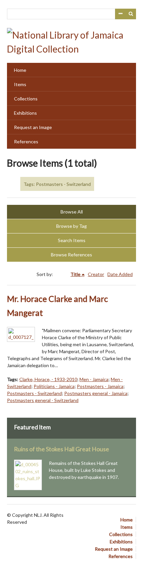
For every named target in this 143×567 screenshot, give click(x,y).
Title (75, 274)
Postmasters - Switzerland (34, 393)
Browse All (72, 211)
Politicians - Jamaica (54, 386)
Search (131, 14)
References (26, 141)
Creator (96, 274)
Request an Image (33, 127)
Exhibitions (25, 113)
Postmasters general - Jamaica (95, 393)
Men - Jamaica (93, 379)
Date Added (120, 274)
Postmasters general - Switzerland (42, 400)
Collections (26, 98)
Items (20, 84)
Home (20, 70)
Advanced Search (120, 14)
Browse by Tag (71, 226)
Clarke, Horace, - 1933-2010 (48, 379)
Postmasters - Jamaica (100, 386)
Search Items (71, 240)
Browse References (71, 254)
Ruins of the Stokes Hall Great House (61, 449)
